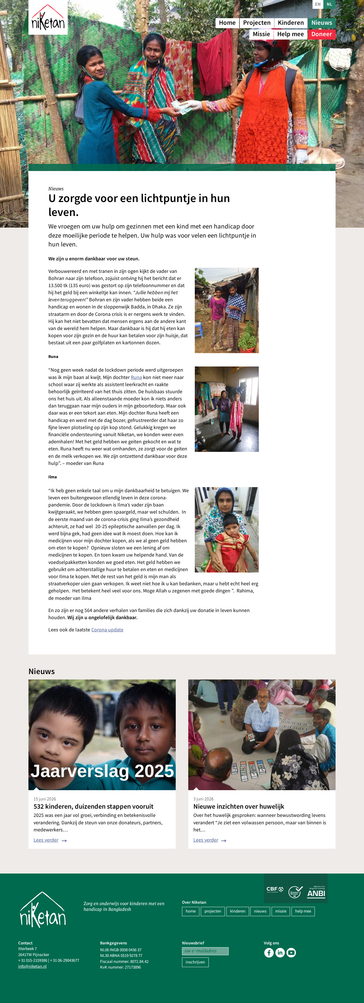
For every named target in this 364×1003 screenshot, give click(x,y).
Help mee (290, 34)
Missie (261, 34)
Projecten (257, 22)
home (191, 911)
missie (280, 911)
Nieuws (321, 22)
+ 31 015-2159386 (32, 960)
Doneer (321, 34)
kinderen (237, 911)
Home (227, 22)
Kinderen (291, 22)
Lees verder (46, 840)
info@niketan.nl (32, 966)
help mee (303, 911)
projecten (212, 911)
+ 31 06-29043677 (64, 960)
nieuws (260, 911)
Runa (136, 377)
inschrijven (195, 962)
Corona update (107, 630)
